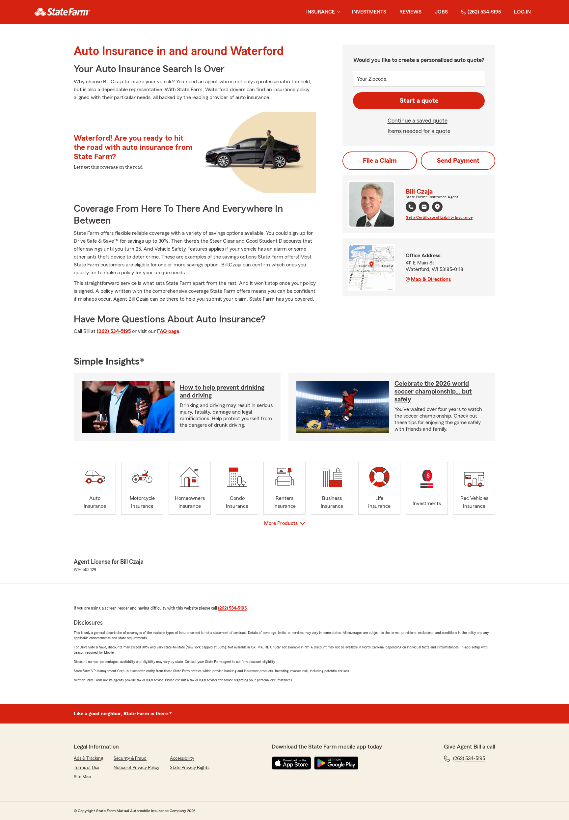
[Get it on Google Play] (336, 763)
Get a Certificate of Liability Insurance (439, 217)
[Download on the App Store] (291, 763)
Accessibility (182, 758)
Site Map (82, 777)
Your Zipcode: (372, 79)
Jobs (441, 11)
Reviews (410, 11)
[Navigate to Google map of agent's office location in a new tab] (437, 207)
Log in (522, 11)
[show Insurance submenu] (337, 12)
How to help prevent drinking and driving (222, 391)
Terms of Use (86, 767)
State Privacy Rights (189, 767)
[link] (62, 11)
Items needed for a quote (419, 131)
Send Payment (458, 160)
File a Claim (380, 160)
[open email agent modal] (424, 208)
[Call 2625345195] (411, 207)
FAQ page (168, 331)
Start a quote (419, 100)
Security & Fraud (130, 758)
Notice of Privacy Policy (136, 767)
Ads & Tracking (88, 758)
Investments (369, 11)
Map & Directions (431, 279)
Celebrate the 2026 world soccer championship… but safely (433, 391)
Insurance (320, 11)
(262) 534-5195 (484, 11)
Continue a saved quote (417, 120)
